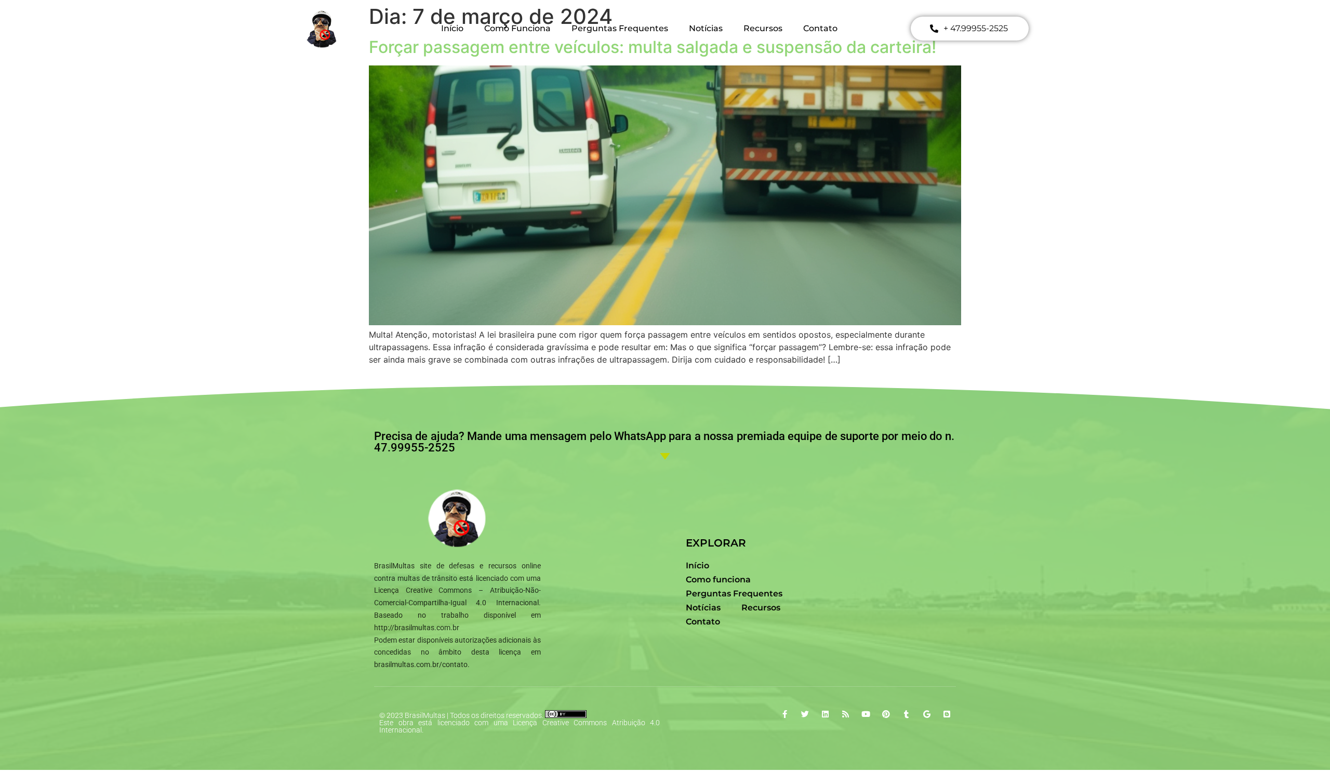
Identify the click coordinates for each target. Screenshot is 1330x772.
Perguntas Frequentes (619, 28)
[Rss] (845, 714)
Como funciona (517, 28)
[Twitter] (805, 714)
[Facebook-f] (785, 714)
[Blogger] (947, 714)
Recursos (762, 28)
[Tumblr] (906, 714)
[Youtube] (866, 714)
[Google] (926, 714)
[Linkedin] (825, 714)
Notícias (706, 28)
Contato (820, 28)
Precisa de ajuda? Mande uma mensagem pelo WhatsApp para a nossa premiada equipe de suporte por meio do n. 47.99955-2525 (664, 442)
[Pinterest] (886, 714)
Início (452, 28)
